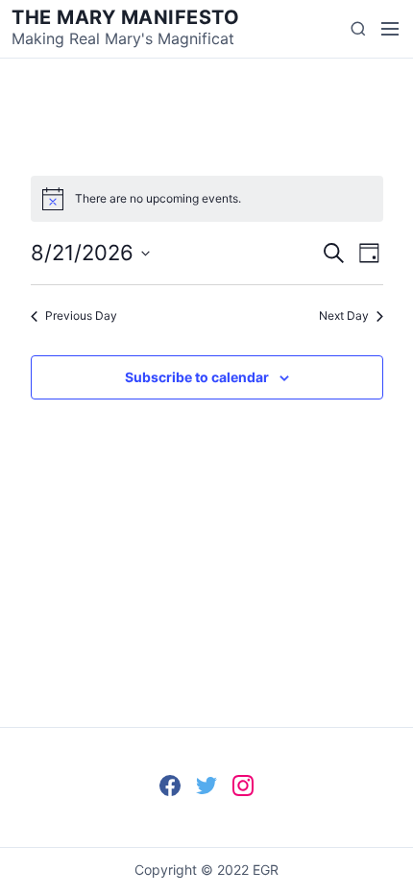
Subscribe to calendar (197, 377)
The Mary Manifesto (125, 17)
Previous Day (81, 315)
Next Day (344, 315)
